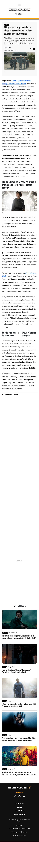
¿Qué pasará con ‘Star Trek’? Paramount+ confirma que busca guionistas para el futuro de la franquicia (19, 773)
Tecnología (19, 811)
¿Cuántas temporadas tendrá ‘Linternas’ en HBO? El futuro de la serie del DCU (19, 705)
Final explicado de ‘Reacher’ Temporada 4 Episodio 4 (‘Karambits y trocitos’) (16, 671)
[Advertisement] (19, 477)
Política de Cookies (19, 836)
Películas (5, 632)
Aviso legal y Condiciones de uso (19, 821)
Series (6, 24)
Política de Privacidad (19, 832)
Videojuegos (19, 814)
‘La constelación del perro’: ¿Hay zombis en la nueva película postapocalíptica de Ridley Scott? (19, 637)
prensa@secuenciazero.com (19, 828)
